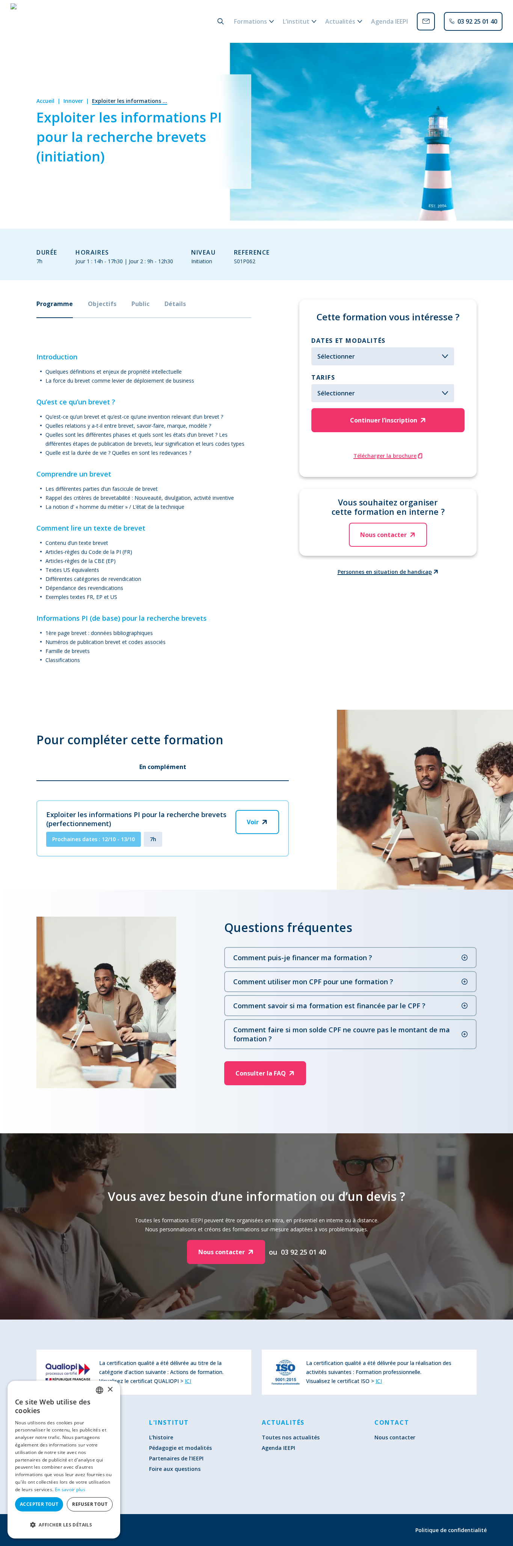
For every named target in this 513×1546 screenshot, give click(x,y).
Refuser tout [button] (89, 1504)
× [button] (110, 1389)
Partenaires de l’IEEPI (176, 1458)
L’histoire (161, 1437)
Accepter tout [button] (39, 1504)
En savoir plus (70, 1489)
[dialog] (64, 1459)
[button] (64, 1524)
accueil (45, 100)
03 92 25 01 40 (303, 1251)
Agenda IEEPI (278, 1447)
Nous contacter (394, 1437)
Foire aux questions (175, 1468)
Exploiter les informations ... (129, 100)
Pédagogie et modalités (180, 1447)
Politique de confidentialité (451, 1530)
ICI (188, 1381)
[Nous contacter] (426, 21)
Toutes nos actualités (291, 1437)
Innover (73, 100)
